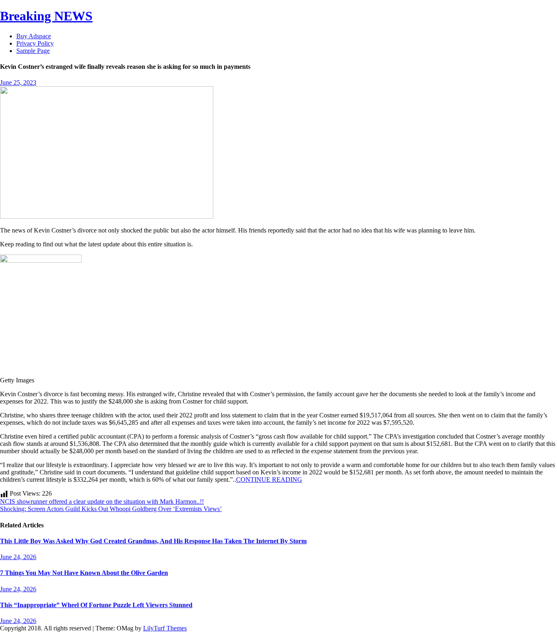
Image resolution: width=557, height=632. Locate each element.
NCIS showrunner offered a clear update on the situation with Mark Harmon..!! (102, 501)
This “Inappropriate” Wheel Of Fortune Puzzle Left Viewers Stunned (96, 604)
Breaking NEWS (46, 16)
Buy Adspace (33, 36)
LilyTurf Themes (165, 628)
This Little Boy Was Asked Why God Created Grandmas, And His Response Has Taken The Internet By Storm (153, 541)
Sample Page (33, 50)
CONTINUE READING (269, 479)
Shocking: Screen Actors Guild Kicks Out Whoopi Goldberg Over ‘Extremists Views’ (111, 508)
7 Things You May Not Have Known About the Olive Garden (84, 572)
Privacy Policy (35, 43)
